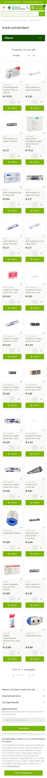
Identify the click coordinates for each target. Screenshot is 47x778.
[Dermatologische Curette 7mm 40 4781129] (12, 73)
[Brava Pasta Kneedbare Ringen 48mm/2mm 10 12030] (35, 124)
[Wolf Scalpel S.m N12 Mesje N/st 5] (35, 226)
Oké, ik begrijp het (23, 773)
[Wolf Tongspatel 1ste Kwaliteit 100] (12, 178)
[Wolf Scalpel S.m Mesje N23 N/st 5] (35, 570)
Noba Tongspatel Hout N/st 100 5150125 (10, 587)
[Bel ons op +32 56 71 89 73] (27, 8)
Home (4, 20)
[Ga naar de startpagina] (16, 8)
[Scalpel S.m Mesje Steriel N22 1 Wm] (12, 372)
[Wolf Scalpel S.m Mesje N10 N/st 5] (12, 226)
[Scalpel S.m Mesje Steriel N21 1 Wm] (35, 275)
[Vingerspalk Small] (35, 621)
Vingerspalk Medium (12, 533)
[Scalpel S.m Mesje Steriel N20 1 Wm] (12, 470)
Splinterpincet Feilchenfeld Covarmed (32, 535)
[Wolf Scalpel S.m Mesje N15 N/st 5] (12, 124)
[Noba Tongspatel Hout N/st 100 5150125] (12, 570)
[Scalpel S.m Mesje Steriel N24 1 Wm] (35, 372)
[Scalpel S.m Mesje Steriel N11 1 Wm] (12, 324)
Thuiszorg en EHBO (18, 20)
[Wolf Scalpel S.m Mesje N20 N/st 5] (35, 73)
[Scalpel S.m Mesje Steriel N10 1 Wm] (35, 324)
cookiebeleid (12, 766)
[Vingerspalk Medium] (12, 518)
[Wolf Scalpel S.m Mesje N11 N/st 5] (35, 178)
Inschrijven (23, 728)
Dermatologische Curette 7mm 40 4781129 (10, 90)
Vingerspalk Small (33, 636)
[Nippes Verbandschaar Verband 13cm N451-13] (12, 621)
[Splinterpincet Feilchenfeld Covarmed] (35, 518)
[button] (23, 38)
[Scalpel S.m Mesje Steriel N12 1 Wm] (35, 421)
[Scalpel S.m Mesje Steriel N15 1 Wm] (12, 275)
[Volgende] (33, 675)
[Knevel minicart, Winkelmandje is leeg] (33, 8)
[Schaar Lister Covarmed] (35, 470)
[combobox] (20, 13)
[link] (14, 675)
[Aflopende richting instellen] (33, 55)
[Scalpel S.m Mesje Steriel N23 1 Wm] (12, 421)
